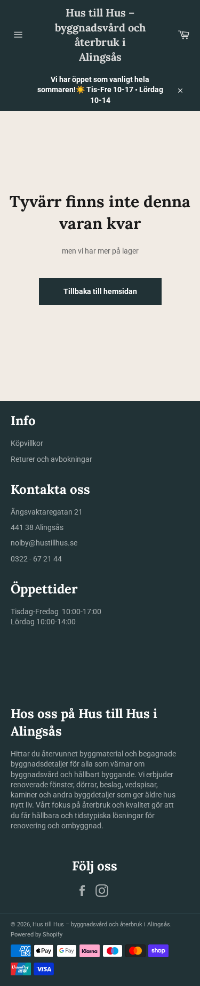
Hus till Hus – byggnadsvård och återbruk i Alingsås (100, 34)
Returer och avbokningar (51, 459)
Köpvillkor (27, 443)
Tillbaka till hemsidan (100, 291)
